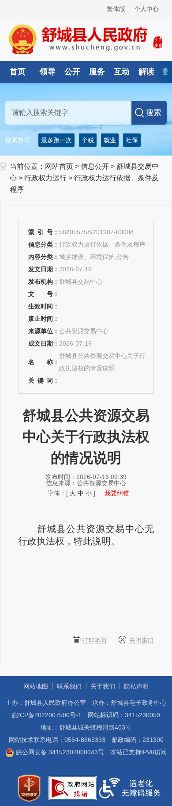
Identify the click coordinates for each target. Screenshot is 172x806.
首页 (18, 71)
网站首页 (59, 166)
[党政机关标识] (29, 787)
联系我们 (69, 686)
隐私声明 (136, 686)
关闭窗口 (141, 640)
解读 (146, 71)
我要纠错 (117, 493)
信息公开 (95, 166)
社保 (132, 140)
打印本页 (94, 640)
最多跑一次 (56, 140)
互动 (122, 71)
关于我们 (102, 686)
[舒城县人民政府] (86, 38)
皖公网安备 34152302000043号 (59, 752)
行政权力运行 (45, 178)
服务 (97, 71)
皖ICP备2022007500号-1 (47, 715)
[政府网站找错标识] (73, 787)
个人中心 (146, 8)
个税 (88, 140)
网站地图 (35, 686)
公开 (72, 71)
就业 (110, 140)
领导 (48, 71)
